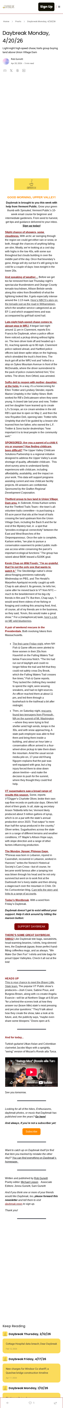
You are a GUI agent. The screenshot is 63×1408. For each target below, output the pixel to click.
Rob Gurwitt (41, 1178)
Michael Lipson (29, 1182)
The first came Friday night (28, 643)
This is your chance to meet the (23, 982)
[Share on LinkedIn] (23, 70)
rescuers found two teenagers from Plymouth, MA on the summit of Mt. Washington (33, 714)
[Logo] (8, 7)
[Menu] (59, 6)
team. (14, 986)
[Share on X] (11, 70)
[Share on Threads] (17, 70)
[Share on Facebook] (5, 70)
